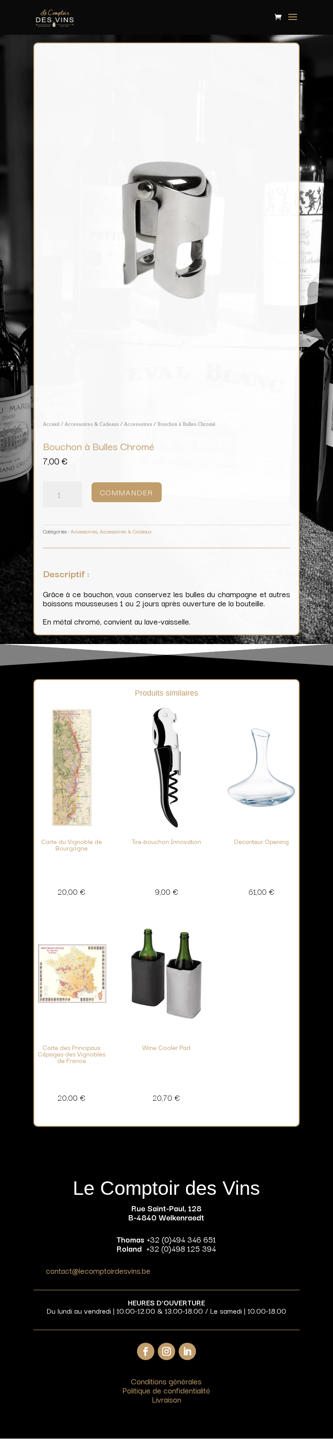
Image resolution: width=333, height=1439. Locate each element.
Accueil (51, 424)
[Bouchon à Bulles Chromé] (166, 404)
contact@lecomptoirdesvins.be (98, 1270)
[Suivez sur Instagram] (166, 1351)
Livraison (166, 1399)
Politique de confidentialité (166, 1390)
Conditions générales (166, 1381)
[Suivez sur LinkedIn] (187, 1351)
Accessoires (138, 424)
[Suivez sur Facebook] (145, 1351)
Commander (126, 492)
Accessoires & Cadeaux (92, 424)
